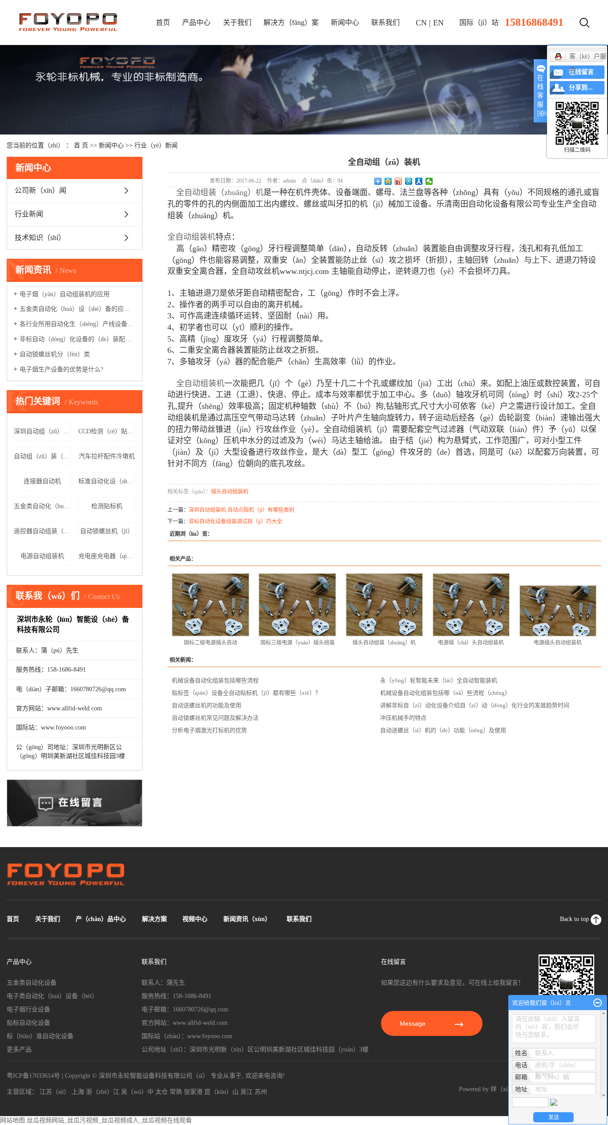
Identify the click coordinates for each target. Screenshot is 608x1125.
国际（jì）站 (479, 22)
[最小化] (597, 1003)
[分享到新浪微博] (398, 181)
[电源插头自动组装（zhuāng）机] (558, 611)
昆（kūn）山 (221, 1091)
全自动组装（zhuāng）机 (219, 192)
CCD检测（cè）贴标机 (107, 431)
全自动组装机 (200, 383)
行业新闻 (29, 214)
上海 (78, 1091)
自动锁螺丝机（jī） (107, 531)
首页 (163, 22)
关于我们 (237, 22)
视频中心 (194, 919)
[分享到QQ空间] (388, 181)
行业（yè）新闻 (156, 145)
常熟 (176, 1091)
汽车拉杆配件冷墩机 (107, 456)
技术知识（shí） (40, 237)
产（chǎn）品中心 (101, 919)
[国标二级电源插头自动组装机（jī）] (210, 605)
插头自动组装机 (229, 492)
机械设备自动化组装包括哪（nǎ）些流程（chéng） (445, 692)
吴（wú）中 (137, 1091)
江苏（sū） (55, 1091)
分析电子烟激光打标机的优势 (209, 730)
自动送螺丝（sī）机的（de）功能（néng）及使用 (443, 730)
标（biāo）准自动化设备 (40, 1036)
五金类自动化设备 (32, 982)
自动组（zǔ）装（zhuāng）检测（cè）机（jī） (43, 456)
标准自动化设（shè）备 (107, 481)
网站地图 (12, 1120)
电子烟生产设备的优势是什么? (61, 369)
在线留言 (581, 72)
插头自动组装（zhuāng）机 (384, 643)
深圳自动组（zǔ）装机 (43, 431)
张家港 (193, 1091)
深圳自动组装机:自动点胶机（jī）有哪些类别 (241, 510)
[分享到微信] (429, 181)
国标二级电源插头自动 (210, 643)
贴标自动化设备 (28, 1022)
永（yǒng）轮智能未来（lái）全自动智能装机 (438, 680)
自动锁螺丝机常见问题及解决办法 (215, 717)
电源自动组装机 (42, 556)
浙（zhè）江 (102, 1091)
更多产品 (19, 1049)
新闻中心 (345, 22)
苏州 (261, 1091)
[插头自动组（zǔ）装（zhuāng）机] (384, 605)
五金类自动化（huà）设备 (43, 506)
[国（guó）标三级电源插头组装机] (297, 605)
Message (413, 1023)
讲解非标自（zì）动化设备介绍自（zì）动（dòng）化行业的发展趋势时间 (474, 705)
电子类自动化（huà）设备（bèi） (52, 996)
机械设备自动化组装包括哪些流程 (215, 680)
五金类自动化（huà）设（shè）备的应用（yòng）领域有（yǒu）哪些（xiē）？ (78, 309)
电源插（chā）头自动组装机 (471, 643)
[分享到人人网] (419, 181)
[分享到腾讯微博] (409, 181)
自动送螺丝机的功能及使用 (206, 705)
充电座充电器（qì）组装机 (107, 556)
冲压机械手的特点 (403, 717)
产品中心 (196, 22)
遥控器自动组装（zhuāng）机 (43, 531)
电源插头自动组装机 (558, 643)
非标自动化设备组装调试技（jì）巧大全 (235, 521)
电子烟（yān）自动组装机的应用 (64, 294)
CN (421, 22)
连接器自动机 (42, 481)
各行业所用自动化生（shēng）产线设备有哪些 (78, 324)
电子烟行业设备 (28, 1009)
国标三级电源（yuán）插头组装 (297, 643)
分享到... (581, 87)
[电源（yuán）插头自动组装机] (471, 605)
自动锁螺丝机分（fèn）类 (55, 354)
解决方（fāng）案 (291, 22)
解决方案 (154, 919)
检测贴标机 (106, 506)
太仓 (161, 1091)
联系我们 (385, 22)
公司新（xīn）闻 (40, 190)
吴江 (246, 1091)
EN (438, 22)
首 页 (81, 145)
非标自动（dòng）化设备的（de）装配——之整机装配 (78, 339)
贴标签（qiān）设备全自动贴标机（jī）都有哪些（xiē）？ (246, 692)
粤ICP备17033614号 (33, 1075)
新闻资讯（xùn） (247, 919)
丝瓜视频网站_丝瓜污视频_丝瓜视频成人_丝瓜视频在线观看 (109, 1120)
